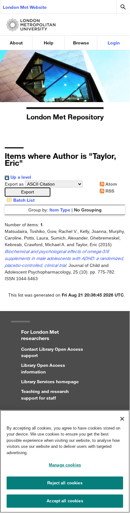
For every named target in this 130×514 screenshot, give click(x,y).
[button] (27, 192)
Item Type (59, 209)
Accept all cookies (65, 501)
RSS (109, 190)
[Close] (122, 419)
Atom (110, 184)
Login (114, 42)
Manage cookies (65, 465)
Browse (81, 42)
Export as (14, 184)
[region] (65, 461)
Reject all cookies (64, 483)
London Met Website (25, 7)
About (16, 42)
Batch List (23, 200)
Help (49, 42)
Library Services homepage (50, 381)
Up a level (20, 177)
